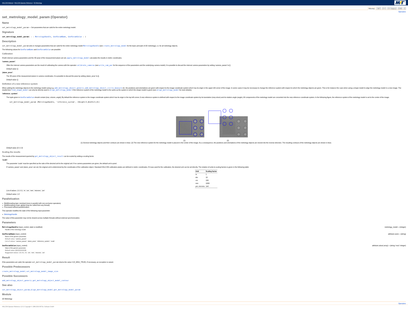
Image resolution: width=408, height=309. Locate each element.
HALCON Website (7, 3)
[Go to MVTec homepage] (400, 4)
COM (400, 8)
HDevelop (372, 8)
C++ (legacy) (392, 8)
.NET (378, 8)
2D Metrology (38, 3)
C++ (384, 8)
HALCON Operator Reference (23, 3)
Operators (402, 12)
